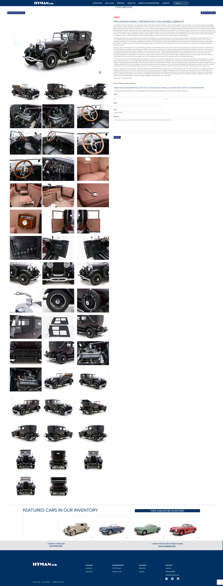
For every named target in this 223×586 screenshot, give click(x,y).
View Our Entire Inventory (167, 510)
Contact (166, 3)
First (115, 99)
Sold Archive (124, 7)
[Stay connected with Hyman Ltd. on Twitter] (172, 579)
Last (166, 99)
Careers (141, 571)
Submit (117, 137)
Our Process (116, 568)
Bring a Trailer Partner (149, 3)
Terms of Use (36, 582)
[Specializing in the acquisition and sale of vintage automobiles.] (44, 3)
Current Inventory (103, 7)
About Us (131, 3)
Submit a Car (116, 571)
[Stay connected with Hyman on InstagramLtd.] (178, 579)
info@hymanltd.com (172, 575)
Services (120, 3)
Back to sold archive (16, 13)
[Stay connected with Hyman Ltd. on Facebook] (167, 579)
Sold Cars (89, 571)
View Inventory (209, 13)
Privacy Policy (46, 582)
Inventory (97, 3)
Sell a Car (109, 3)
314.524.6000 (170, 571)
